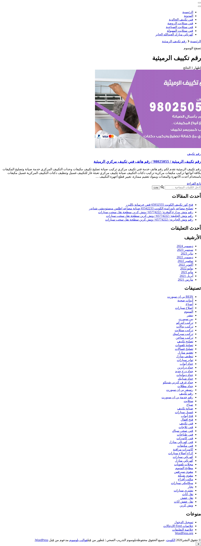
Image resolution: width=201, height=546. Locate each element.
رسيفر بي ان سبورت (179, 389)
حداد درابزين (185, 367)
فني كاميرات (184, 438)
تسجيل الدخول (183, 522)
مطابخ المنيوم (184, 468)
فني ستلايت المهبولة (180, 30)
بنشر (190, 315)
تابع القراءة (194, 183)
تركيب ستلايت (184, 330)
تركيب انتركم (184, 322)
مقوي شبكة (185, 475)
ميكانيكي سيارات (182, 483)
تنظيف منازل (184, 356)
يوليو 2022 (186, 268)
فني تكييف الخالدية (181, 19)
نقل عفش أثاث (183, 501)
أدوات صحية (185, 300)
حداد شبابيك (185, 378)
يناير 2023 (187, 253)
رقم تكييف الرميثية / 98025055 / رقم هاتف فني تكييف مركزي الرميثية (147, 161)
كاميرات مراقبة (183, 449)
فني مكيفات (185, 445)
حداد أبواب (186, 363)
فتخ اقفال (187, 419)
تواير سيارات (185, 360)
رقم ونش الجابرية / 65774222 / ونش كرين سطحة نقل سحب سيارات (149, 219)
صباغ (189, 404)
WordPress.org (184, 533)
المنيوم (188, 311)
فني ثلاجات (186, 427)
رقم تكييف (194, 154)
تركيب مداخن (184, 337)
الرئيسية (187, 12)
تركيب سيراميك (183, 334)
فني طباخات (185, 434)
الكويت (170, 540)
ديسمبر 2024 (185, 246)
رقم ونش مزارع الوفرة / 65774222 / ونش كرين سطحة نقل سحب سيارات (145, 212)
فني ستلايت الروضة (180, 23)
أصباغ (189, 304)
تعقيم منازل (185, 352)
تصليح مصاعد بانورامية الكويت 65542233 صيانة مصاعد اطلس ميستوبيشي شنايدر (141, 208)
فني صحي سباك (182, 430)
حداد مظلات (185, 386)
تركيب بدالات (184, 326)
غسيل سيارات (184, 412)
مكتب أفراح (185, 479)
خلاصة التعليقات (182, 529)
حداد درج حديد (184, 371)
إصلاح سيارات (184, 307)
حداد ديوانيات (184, 375)
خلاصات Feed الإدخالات (178, 526)
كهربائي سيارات (183, 457)
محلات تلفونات (183, 464)
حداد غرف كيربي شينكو (178, 382)
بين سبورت (186, 319)
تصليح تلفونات (184, 345)
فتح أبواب (187, 416)
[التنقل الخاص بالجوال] (199, 2)
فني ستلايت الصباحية (179, 27)
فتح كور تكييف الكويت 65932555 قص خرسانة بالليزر (159, 204)
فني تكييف (186, 423)
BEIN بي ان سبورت (180, 296)
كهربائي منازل (184, 460)
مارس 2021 (185, 279)
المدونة (188, 15)
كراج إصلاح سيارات (180, 453)
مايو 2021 (187, 272)
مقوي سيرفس (183, 471)
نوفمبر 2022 (185, 261)
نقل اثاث (187, 494)
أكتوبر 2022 (186, 264)
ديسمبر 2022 (185, 257)
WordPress (41, 540)
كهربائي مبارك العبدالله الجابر (174, 34)
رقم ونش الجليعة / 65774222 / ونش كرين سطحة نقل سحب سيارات (149, 215)
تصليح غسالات (184, 348)
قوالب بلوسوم (78, 540)
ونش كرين (186, 505)
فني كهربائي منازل (181, 442)
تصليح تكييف (185, 341)
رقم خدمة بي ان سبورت (177, 397)
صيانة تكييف (185, 408)
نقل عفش (186, 498)
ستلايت (188, 401)
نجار (190, 486)
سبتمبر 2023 (185, 249)
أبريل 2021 (186, 276)
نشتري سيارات (183, 490)
